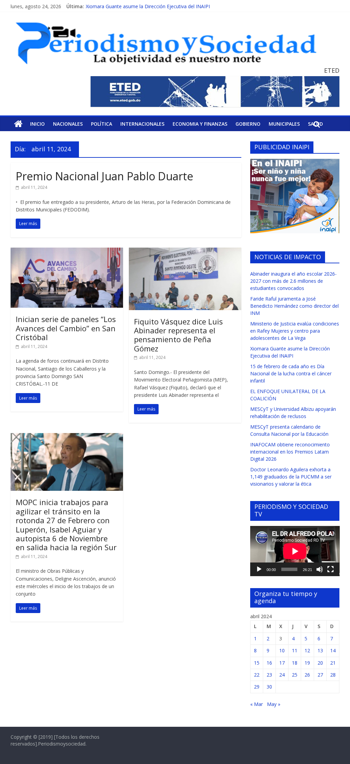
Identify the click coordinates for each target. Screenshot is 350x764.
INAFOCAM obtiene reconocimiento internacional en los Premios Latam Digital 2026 (290, 451)
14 (333, 650)
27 (320, 674)
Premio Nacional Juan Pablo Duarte (104, 176)
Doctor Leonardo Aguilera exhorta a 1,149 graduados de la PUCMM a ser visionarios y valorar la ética (291, 476)
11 (294, 650)
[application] (295, 551)
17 (282, 662)
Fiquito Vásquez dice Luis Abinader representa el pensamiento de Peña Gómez (178, 334)
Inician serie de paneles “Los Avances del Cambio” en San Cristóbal (66, 328)
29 (256, 686)
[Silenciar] (319, 569)
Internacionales (142, 124)
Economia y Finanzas (200, 124)
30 (269, 686)
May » (273, 704)
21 (333, 662)
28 (333, 674)
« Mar (256, 704)
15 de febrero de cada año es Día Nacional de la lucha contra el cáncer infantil (291, 373)
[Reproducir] (259, 569)
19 (307, 662)
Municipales (284, 124)
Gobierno (247, 124)
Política (101, 124)
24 (282, 674)
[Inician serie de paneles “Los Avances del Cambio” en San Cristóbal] (67, 251)
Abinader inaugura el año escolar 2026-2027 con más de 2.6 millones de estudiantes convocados (293, 280)
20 (320, 662)
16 (269, 662)
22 (256, 674)
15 (256, 662)
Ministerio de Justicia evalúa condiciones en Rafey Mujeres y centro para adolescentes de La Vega (294, 330)
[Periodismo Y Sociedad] (18, 124)
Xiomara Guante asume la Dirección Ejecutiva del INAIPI (148, 6)
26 (307, 674)
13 (320, 650)
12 (307, 650)
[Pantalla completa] (330, 569)
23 (269, 674)
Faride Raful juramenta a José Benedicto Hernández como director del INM (294, 305)
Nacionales (68, 124)
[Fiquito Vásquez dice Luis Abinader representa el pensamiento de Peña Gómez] (185, 251)
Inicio (37, 124)
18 (294, 662)
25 (294, 674)
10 (282, 650)
